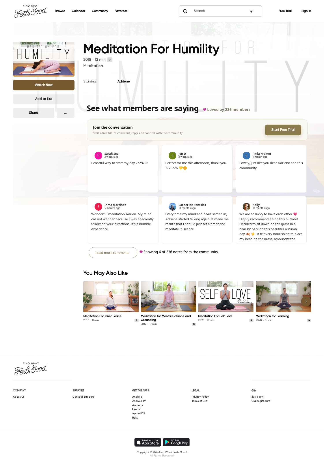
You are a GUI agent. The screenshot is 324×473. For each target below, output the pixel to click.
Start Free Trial (283, 130)
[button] (43, 85)
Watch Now (44, 85)
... (65, 112)
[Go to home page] (30, 11)
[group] (111, 301)
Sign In (306, 11)
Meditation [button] (93, 66)
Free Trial (285, 11)
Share (33, 112)
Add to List (43, 99)
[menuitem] (56, 11)
